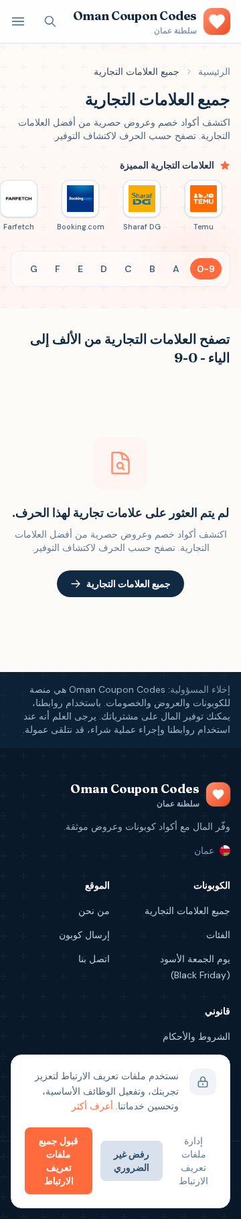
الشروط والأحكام (196, 1036)
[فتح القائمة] (18, 21)
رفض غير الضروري (131, 1161)
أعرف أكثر (92, 1106)
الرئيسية (214, 72)
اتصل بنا (94, 959)
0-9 (206, 269)
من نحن (94, 911)
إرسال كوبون (84, 935)
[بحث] (50, 21)
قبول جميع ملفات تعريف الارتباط (58, 1161)
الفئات (218, 935)
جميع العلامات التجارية (128, 584)
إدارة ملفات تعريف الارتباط (193, 1161)
